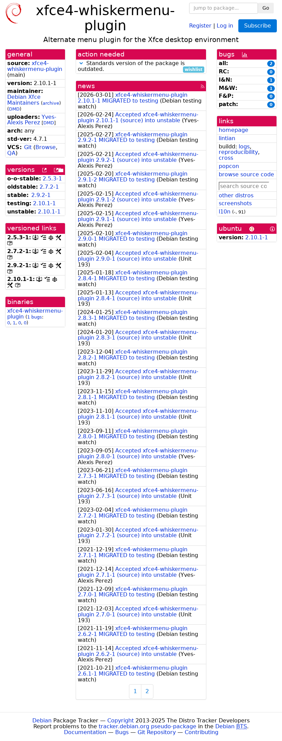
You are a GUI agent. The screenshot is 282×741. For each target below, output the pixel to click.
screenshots (235, 203)
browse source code (246, 174)
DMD (14, 109)
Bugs (122, 732)
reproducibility (238, 152)
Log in (225, 25)
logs (244, 146)
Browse (45, 147)
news (86, 86)
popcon (229, 166)
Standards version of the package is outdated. (140, 66)
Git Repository (157, 732)
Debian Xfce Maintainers (24, 100)
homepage (233, 130)
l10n (224, 211)
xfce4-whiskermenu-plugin (34, 66)
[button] (81, 63)
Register (200, 25)
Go (265, 8)
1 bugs (34, 317)
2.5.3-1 (52, 178)
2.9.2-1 (41, 195)
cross (226, 158)
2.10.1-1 (44, 203)
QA (11, 153)
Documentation (85, 732)
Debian (42, 720)
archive (51, 103)
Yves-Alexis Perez (31, 120)
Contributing (201, 732)
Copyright (120, 720)
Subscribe (257, 25)
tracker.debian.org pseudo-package (147, 726)
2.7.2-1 (49, 187)
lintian (227, 138)
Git (28, 147)
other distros (236, 195)
